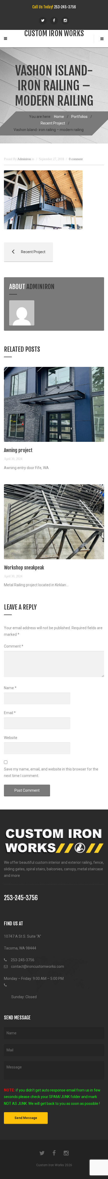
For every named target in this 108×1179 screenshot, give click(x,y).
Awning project (18, 450)
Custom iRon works (54, 33)
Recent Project (53, 123)
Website (10, 738)
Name (10, 688)
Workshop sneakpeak (24, 568)
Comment (13, 646)
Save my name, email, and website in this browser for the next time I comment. (51, 772)
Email (10, 713)
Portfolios (79, 117)
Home (59, 117)
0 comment (76, 159)
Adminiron (40, 287)
